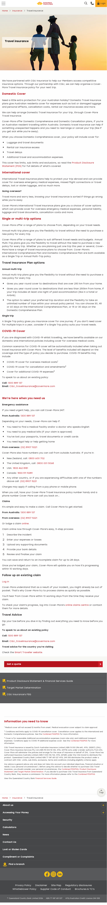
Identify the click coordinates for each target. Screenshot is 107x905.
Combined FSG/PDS (51, 734)
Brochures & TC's (84, 889)
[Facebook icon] (47, 874)
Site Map (56, 885)
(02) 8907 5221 (29, 447)
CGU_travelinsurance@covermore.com (32, 386)
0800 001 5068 (45, 463)
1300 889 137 (15, 383)
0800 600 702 (37, 458)
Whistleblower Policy (24, 889)
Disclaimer (41, 885)
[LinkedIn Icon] (60, 874)
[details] (103, 805)
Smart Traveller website (28, 652)
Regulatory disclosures (78, 885)
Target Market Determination (30, 772)
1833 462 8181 (20, 468)
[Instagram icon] (53, 874)
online (25, 524)
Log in (5, 582)
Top (101, 793)
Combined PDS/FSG (70, 769)
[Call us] (92, 3)
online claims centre (77, 605)
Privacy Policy (23, 885)
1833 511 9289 (25, 473)
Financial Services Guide (45, 778)
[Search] (86, 3)
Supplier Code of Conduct (55, 889)
